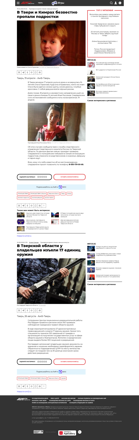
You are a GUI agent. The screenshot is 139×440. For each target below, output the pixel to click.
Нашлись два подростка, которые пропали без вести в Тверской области (37, 214)
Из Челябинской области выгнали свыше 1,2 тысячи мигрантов (107, 85)
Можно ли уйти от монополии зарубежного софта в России (106, 247)
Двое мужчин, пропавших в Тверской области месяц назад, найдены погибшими (37, 221)
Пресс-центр (55, 398)
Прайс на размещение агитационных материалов (49, 402)
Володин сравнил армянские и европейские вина (106, 92)
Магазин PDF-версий (68, 398)
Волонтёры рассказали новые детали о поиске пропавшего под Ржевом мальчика (105, 16)
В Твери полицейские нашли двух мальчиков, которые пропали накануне (72, 214)
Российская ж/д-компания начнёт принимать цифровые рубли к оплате (109, 63)
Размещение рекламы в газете (83, 400)
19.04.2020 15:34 (22, 9)
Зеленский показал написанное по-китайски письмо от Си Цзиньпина (108, 276)
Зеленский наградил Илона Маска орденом (108, 77)
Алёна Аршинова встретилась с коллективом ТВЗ (104, 42)
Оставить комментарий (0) (70, 177)
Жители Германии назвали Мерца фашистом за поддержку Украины (107, 261)
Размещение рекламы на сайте (60, 400)
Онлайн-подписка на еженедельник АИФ (92, 398)
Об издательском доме (40, 398)
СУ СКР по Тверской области (49, 67)
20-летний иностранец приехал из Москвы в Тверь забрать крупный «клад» (105, 33)
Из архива (42, 305)
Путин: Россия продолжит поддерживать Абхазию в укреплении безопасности (104, 51)
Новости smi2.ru (24, 236)
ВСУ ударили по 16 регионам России (108, 70)
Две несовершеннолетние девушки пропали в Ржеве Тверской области (70, 221)
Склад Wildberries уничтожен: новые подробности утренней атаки (108, 254)
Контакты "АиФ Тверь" (39, 400)
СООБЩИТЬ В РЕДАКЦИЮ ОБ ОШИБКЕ (81, 402)
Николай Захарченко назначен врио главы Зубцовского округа (104, 25)
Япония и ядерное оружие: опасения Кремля (108, 268)
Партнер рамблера (51, 432)
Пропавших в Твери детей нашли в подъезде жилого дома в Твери (37, 228)
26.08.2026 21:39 (22, 242)
